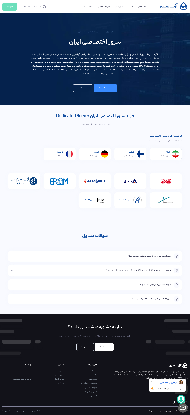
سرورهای (147, 66)
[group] (95, 256)
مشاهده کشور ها (105, 88)
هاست (94, 370)
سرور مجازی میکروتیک (88, 383)
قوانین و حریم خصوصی (22, 379)
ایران (79, 31)
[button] (95, 256)
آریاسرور (110, 31)
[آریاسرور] (174, 9)
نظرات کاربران (59, 379)
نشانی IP (60, 370)
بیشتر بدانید (82, 88)
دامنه (94, 375)
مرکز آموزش (59, 383)
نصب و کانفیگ (91, 391)
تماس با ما (27, 370)
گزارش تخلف (26, 375)
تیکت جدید (104, 346)
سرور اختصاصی (94, 31)
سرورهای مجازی (75, 62)
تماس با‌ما (85, 346)
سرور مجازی (92, 379)
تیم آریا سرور (59, 375)
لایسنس (93, 395)
